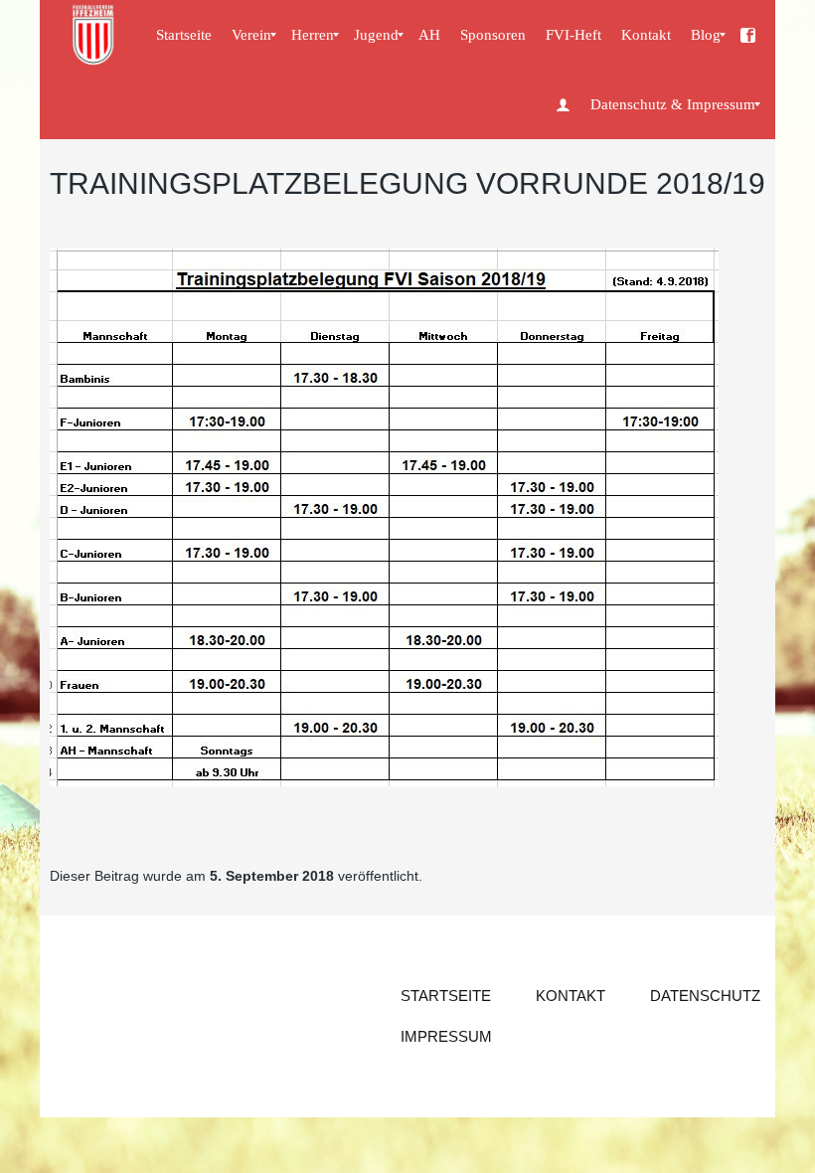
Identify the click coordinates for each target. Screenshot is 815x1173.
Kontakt (570, 995)
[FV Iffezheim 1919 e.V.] (748, 35)
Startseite (446, 995)
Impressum (446, 1036)
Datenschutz (705, 995)
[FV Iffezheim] (94, 35)
